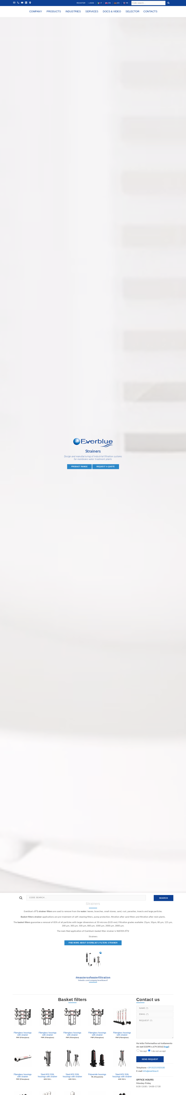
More (22, 1026)
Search (163, 898)
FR (126, 3)
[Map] (30, 3)
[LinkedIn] (26, 3)
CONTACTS (150, 11)
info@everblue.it (150, 1071)
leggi (166, 1047)
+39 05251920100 (156, 1068)
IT (101, 3)
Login (91, 3)
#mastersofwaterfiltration (93, 978)
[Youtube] (22, 3)
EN (109, 3)
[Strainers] (93, 960)
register (81, 3)
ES (118, 3)
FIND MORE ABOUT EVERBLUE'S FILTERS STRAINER (93, 943)
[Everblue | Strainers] (93, 443)
